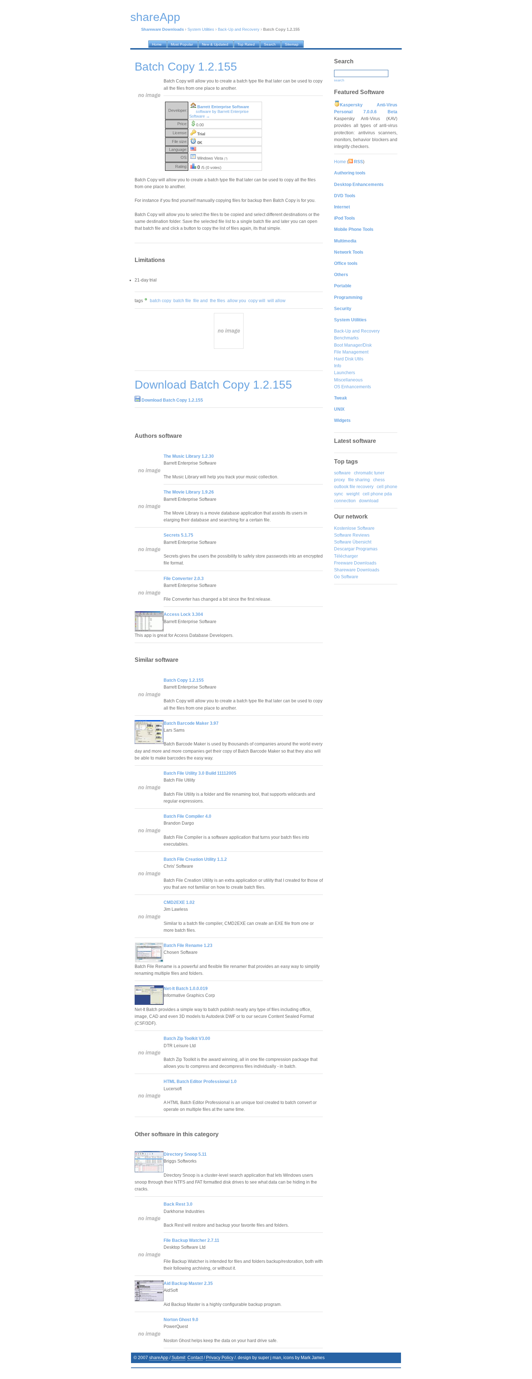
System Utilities (200, 29)
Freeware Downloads (355, 563)
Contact (195, 1357)
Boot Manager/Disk (353, 345)
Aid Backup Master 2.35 (188, 1283)
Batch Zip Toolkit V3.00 (187, 1038)
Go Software (346, 576)
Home (340, 161)
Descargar (344, 548)
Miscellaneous (348, 379)
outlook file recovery (353, 486)
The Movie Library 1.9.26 (189, 492)
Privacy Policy (219, 1357)
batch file (182, 300)
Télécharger (346, 556)
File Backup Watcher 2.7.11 (191, 1240)
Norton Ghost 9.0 (181, 1319)
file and (200, 300)
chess (379, 479)
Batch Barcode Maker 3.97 (191, 723)
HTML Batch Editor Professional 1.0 (200, 1081)
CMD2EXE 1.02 (179, 902)
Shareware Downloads (356, 569)
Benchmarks (346, 337)
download (369, 500)
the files (217, 300)
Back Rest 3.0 (178, 1204)
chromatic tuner (369, 472)
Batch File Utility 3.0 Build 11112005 (200, 773)
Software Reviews (352, 535)
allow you (236, 300)
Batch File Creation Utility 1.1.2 (195, 859)
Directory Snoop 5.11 (185, 1154)
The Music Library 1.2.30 (189, 456)
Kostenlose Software (354, 528)
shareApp (158, 1357)
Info (337, 365)
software (342, 472)
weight (352, 493)
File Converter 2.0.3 (184, 578)
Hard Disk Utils (348, 358)
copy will (256, 300)
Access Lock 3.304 (183, 614)
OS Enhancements (352, 386)
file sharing (359, 479)
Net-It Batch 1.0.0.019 (186, 988)
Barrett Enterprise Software (223, 107)
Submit (178, 1357)
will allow (276, 300)
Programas (366, 548)
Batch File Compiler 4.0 (187, 816)
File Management (351, 352)
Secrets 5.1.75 (178, 535)
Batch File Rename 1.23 (188, 945)
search (339, 80)
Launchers (344, 372)
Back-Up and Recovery (238, 29)
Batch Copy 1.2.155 (184, 680)
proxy (339, 479)
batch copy (160, 300)
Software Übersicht (352, 542)
